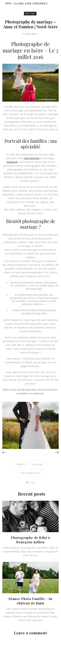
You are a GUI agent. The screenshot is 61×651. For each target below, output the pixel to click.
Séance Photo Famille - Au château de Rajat (31, 601)
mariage (38, 464)
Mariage (30, 13)
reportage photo (30, 473)
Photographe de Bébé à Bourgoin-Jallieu (30, 539)
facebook (12, 161)
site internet (31, 158)
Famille (21, 464)
